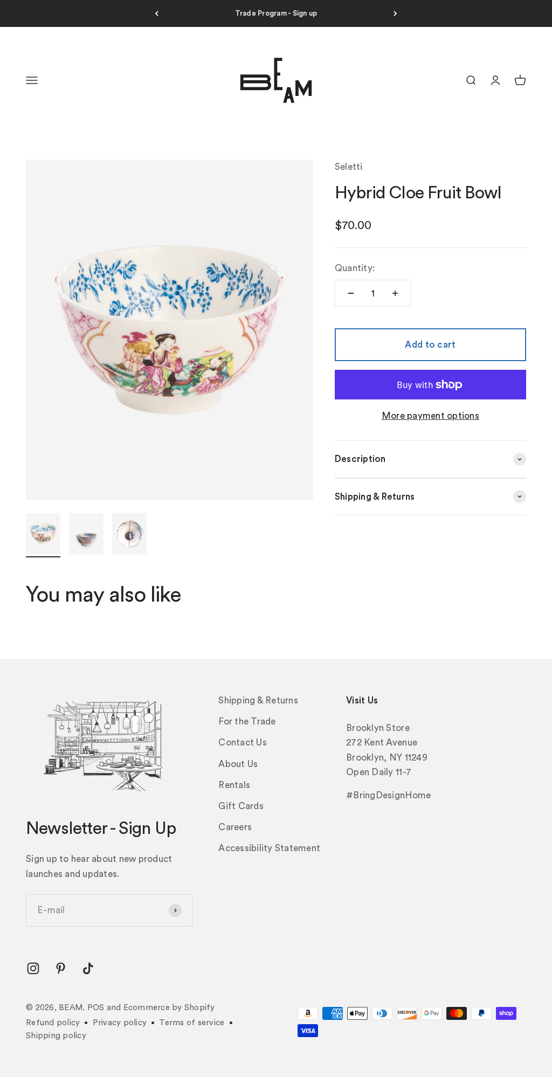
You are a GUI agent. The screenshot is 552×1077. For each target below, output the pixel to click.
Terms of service (191, 1023)
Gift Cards (241, 806)
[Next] (395, 13)
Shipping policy (56, 1036)
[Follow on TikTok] (88, 968)
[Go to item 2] (86, 535)
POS (96, 1008)
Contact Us (242, 742)
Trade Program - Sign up (276, 13)
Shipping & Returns (258, 700)
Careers (235, 827)
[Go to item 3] (129, 535)
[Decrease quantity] (351, 293)
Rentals (234, 785)
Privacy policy (120, 1023)
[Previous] (156, 13)
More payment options (430, 415)
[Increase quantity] (395, 293)
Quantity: (355, 268)
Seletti (349, 166)
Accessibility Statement (269, 848)
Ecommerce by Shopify (169, 1008)
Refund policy (53, 1023)
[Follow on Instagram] (33, 968)
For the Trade (246, 721)
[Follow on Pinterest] (60, 968)
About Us (238, 764)
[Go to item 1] (43, 535)
